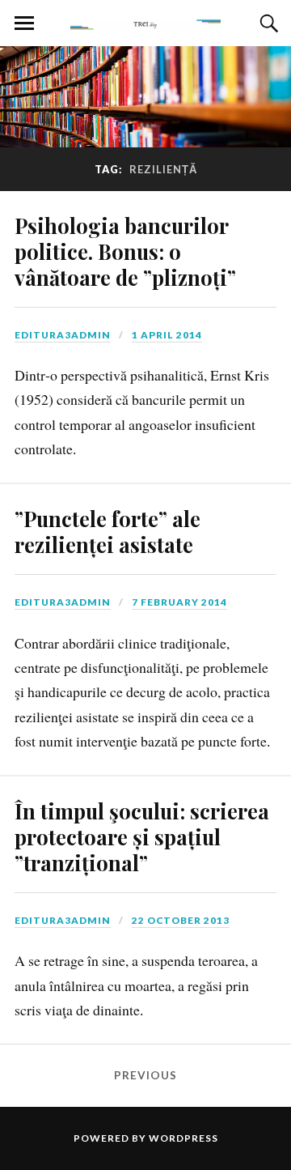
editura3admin (63, 335)
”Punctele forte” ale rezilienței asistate (107, 531)
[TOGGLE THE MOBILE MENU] (24, 23)
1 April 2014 (167, 335)
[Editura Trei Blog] (145, 22)
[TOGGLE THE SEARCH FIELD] (266, 23)
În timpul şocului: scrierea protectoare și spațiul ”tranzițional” (142, 836)
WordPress (183, 1138)
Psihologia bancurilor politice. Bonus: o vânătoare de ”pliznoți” (125, 251)
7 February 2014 (179, 602)
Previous (145, 1075)
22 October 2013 (181, 920)
